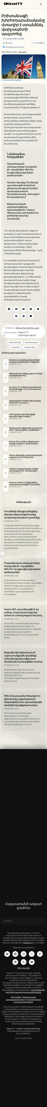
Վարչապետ (29, 347)
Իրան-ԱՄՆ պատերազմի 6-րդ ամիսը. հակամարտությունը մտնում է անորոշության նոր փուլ (23, 612)
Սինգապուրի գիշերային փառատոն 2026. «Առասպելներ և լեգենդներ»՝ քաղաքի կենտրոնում (25, 429)
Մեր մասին (16, 997)
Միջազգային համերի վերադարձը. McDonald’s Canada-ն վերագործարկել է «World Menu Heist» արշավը (25, 402)
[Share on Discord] (16, 309)
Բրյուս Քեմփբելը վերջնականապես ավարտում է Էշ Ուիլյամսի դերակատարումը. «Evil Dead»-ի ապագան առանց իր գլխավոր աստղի (25, 456)
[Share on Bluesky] (23, 309)
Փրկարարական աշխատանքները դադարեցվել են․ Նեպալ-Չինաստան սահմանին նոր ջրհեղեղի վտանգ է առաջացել (23, 211)
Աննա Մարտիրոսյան (27, 327)
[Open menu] (40, 4)
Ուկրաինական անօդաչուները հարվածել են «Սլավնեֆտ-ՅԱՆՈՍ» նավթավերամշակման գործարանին (22, 169)
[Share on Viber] (31, 316)
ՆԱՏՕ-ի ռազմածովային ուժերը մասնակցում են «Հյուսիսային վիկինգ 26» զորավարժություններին (25, 470)
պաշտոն (16, 347)
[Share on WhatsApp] (31, 309)
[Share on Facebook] (16, 316)
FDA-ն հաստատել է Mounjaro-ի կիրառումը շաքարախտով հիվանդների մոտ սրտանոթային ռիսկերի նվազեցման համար (23, 700)
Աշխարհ (22, 52)
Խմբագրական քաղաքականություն (21, 998)
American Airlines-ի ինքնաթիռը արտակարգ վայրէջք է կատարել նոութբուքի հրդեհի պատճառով (24, 483)
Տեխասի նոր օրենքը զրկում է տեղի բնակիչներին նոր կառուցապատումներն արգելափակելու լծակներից (25, 375)
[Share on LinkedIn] (23, 316)
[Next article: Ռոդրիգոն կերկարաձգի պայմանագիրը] (44, 553)
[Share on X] (38, 309)
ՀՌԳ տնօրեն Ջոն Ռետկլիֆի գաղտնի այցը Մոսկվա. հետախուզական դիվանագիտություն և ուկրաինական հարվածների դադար (22, 415)
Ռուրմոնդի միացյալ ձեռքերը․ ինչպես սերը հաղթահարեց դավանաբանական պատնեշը (22, 514)
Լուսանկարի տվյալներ (12, 80)
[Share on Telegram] (9, 309)
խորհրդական (31, 342)
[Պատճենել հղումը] (38, 43)
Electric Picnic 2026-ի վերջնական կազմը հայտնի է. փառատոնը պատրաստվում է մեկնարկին (24, 443)
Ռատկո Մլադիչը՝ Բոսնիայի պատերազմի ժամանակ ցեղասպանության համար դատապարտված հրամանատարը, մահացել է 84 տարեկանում (23, 189)
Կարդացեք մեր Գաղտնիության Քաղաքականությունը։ (25, 991)
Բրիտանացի (15, 342)
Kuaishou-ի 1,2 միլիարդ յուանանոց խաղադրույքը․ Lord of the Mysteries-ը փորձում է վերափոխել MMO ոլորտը (25, 388)
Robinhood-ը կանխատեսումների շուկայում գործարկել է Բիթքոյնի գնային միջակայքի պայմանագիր (24, 361)
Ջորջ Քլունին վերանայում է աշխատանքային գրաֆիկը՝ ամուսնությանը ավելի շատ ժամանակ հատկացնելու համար (23, 657)
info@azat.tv (28, 942)
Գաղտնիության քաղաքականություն (27, 1000)
